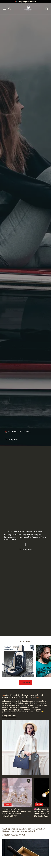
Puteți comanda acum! (13, 835)
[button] (4, 8)
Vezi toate (25, 682)
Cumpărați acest (11, 439)
